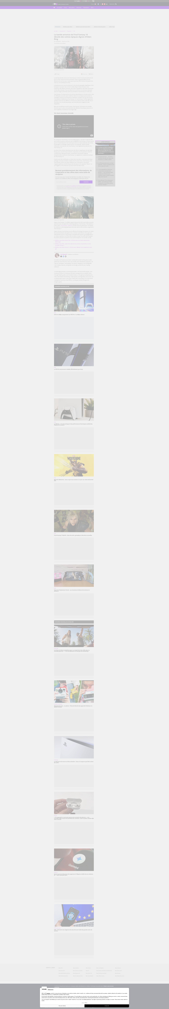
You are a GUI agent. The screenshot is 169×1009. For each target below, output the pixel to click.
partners (48, 993)
